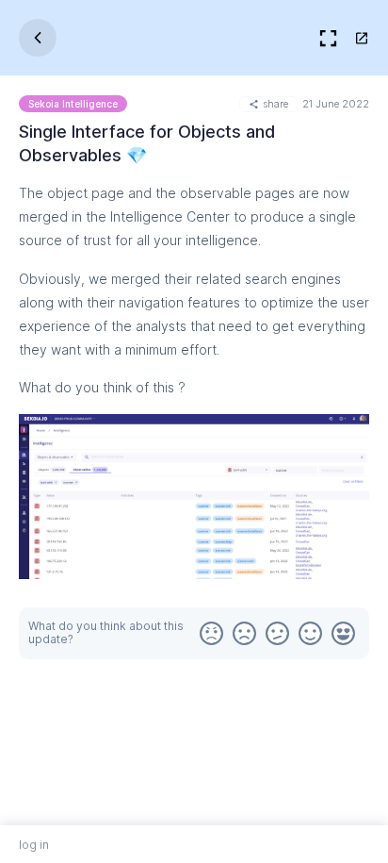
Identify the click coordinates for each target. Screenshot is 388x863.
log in (34, 845)
